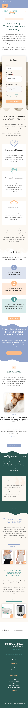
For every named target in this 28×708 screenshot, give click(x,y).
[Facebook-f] (12, 659)
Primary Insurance (12, 84)
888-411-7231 (16, 650)
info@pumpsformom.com (14, 654)
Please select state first (11, 89)
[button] (25, 12)
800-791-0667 (15, 652)
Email (8, 65)
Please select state (11, 79)
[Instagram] (15, 659)
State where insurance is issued (13, 73)
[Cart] (5, 6)
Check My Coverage (14, 101)
